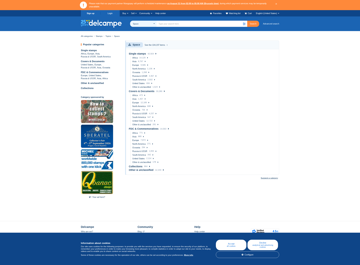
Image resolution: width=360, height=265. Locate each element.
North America (139, 68)
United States (87, 64)
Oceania (106, 67)
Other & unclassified (92, 83)
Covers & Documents (92, 61)
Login (110, 13)
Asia (97, 53)
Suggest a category (269, 178)
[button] (244, 24)
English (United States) (266, 13)
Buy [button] (124, 13)
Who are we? (87, 231)
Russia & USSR (88, 56)
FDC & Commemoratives (94, 72)
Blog (140, 231)
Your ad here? (98, 197)
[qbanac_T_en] (97, 182)
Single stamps (89, 50)
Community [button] (144, 13)
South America (104, 56)
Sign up (90, 13)
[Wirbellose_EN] (97, 111)
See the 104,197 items (155, 45)
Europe (90, 53)
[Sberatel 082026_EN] (97, 136)
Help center (199, 231)
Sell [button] (132, 13)
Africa (83, 53)
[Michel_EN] (97, 159)
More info (188, 255)
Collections (87, 88)
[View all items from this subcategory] (147, 57)
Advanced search (271, 23)
